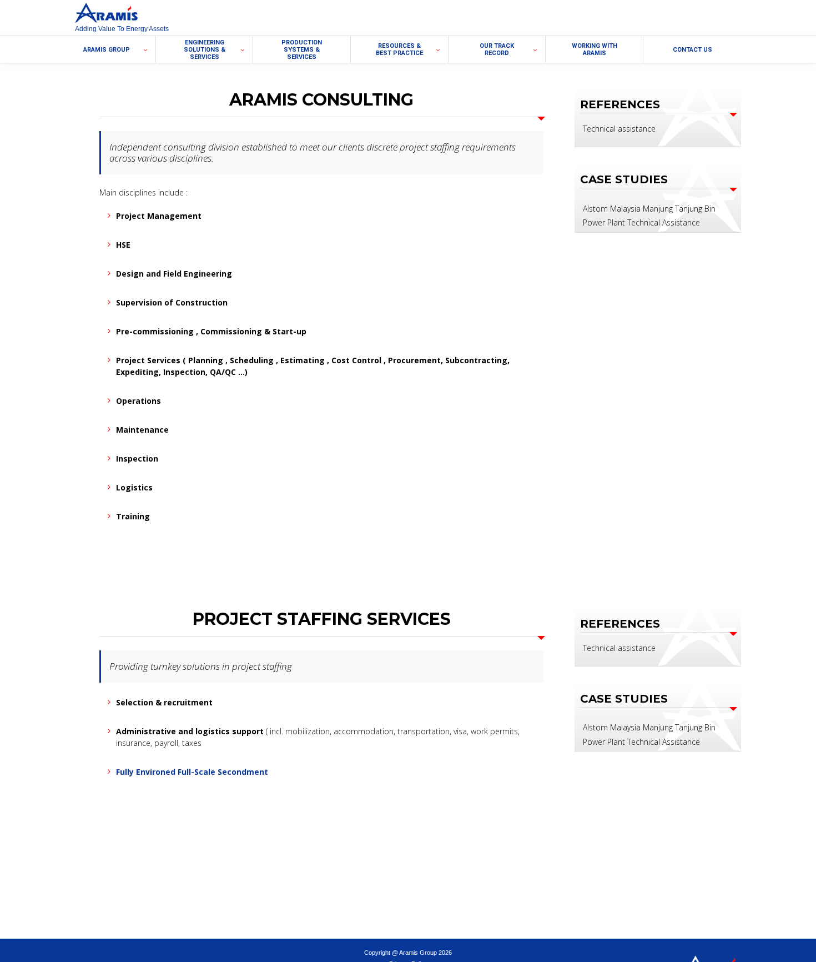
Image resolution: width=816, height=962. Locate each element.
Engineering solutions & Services (204, 50)
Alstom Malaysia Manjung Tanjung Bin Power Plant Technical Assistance (649, 215)
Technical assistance (619, 128)
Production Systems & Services (301, 50)
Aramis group (106, 49)
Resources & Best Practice (399, 49)
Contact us (692, 49)
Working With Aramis (594, 49)
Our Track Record (497, 49)
